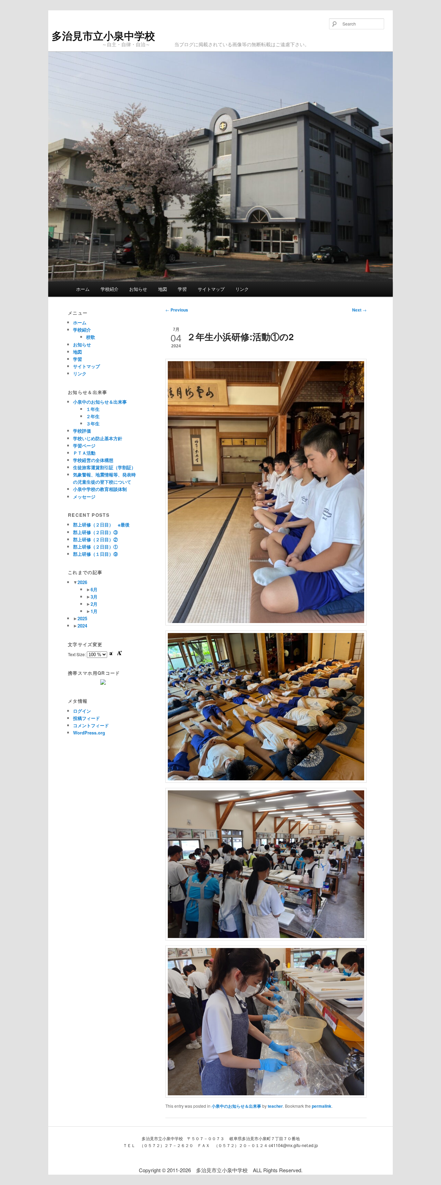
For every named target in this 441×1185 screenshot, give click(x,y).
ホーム (83, 289)
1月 (94, 611)
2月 (94, 604)
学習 (182, 289)
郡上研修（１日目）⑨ (95, 554)
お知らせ (138, 289)
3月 (94, 596)
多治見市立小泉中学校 (103, 35)
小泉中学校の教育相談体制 (100, 489)
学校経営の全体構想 (93, 460)
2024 (82, 625)
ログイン (82, 711)
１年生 (93, 409)
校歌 (90, 337)
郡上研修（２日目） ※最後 (101, 524)
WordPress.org (89, 732)
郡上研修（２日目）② (95, 539)
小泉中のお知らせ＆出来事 (236, 1106)
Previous (176, 310)
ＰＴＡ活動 (84, 453)
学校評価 (82, 430)
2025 (82, 618)
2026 (82, 582)
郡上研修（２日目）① (95, 546)
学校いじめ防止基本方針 (97, 438)
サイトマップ (211, 289)
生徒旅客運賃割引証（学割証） (104, 467)
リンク (242, 289)
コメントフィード (91, 725)
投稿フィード (86, 718)
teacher (275, 1106)
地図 (162, 289)
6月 (94, 589)
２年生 (93, 416)
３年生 (93, 423)
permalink (321, 1106)
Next (359, 310)
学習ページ (84, 445)
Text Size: (77, 654)
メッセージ (84, 496)
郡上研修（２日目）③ (95, 532)
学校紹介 (110, 289)
